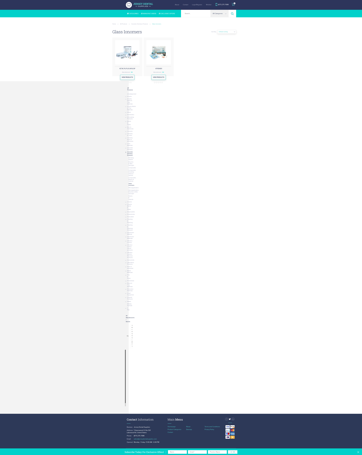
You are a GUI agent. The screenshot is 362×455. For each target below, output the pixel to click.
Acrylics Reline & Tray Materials (130, 101)
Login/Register (197, 5)
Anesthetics (130, 115)
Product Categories (174, 429)
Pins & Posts (129, 276)
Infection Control (129, 241)
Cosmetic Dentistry (130, 148)
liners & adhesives (130, 267)
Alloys (129, 112)
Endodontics (131, 214)
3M (132, 72)
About (177, 5)
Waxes (129, 301)
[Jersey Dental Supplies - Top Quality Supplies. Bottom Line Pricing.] (139, 5)
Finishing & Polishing (130, 220)
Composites (132, 168)
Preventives (130, 281)
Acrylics (129, 96)
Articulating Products (130, 118)
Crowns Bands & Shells (129, 207)
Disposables (131, 212)
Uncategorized (131, 94)
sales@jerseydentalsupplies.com (145, 439)
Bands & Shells (129, 123)
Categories (133, 14)
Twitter (229, 419)
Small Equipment (130, 294)
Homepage (172, 427)
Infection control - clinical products (130, 247)
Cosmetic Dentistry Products (130, 153)
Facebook (226, 419)
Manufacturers (149, 14)
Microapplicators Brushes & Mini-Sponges (133, 191)
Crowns (129, 202)
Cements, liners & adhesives (130, 139)
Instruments (130, 260)
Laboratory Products (130, 263)
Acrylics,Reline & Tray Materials (131, 108)
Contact (185, 5)
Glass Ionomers (131, 184)
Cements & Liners (130, 134)
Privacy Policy (209, 429)
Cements (130, 131)
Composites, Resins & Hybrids (132, 179)
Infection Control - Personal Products (130, 255)
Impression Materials (130, 237)
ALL (128, 336)
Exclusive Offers (168, 14)
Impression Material (130, 233)
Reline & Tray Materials (130, 284)
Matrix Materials (130, 271)
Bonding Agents (131, 158)
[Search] (232, 13)
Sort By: (213, 32)
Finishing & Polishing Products (130, 227)
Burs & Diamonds (130, 128)
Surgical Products (130, 298)
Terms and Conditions (212, 427)
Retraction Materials (130, 290)
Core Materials (130, 144)
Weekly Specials (129, 304)
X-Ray (128, 309)
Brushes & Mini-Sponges (131, 163)
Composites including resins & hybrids (132, 172)
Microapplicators (133, 188)
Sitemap (189, 429)
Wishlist (208, 5)
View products (127, 77)
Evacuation (130, 217)
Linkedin (233, 419)
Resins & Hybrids (130, 197)
